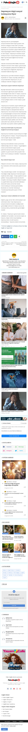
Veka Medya (13, 259)
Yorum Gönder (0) (14, 436)
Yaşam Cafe (6, 713)
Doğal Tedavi (11, 570)
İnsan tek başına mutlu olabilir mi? (19, 537)
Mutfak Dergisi (6, 716)
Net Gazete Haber (7, 709)
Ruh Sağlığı (16, 572)
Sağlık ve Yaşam (7, 702)
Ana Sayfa (3, 7)
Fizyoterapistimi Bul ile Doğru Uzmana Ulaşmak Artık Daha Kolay (11, 366)
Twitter (11, 236)
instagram (9, 450)
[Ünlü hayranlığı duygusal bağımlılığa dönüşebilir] (14, 469)
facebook (9, 446)
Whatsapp (15, 236)
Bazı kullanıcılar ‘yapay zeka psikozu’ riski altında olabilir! (8, 538)
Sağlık (22, 572)
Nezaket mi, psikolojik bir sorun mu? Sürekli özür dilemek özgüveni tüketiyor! (13, 342)
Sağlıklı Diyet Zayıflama (9, 704)
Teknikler (10, 575)
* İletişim (14, 721)
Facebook (6, 236)
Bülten (4, 570)
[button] (26, 2)
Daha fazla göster (22, 272)
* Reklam (21, 721)
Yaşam (4, 577)
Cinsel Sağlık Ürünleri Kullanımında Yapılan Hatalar (13, 295)
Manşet (4, 572)
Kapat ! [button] (4, 729)
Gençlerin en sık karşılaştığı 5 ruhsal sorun (13, 494)
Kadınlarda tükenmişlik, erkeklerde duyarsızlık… (10, 319)
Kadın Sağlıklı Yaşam (8, 697)
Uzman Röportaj (18, 575)
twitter (21, 450)
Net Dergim (6, 711)
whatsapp (21, 446)
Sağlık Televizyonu (7, 699)
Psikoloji (10, 572)
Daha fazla (13, 726)
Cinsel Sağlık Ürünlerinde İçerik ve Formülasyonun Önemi (13, 503)
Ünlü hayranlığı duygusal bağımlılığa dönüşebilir (11, 484)
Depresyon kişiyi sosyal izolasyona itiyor (12, 411)
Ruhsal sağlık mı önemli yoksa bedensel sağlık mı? (7, 556)
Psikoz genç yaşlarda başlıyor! (9, 389)
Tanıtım (5, 575)
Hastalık (9, 7)
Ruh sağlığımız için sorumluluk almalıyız (19, 555)
